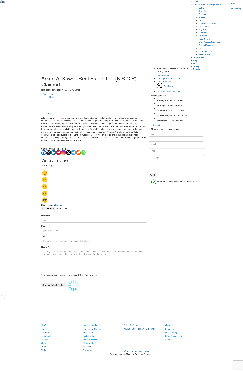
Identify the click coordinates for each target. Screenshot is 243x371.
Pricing (196, 66)
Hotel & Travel (205, 38)
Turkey (44, 350)
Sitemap (168, 339)
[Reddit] (78, 152)
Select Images (48, 204)
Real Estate (203, 11)
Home (195, 1)
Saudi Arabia (47, 335)
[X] (48, 152)
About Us (197, 63)
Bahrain (45, 332)
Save (50, 113)
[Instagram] (63, 152)
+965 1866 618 (164, 81)
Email (44, 226)
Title (43, 236)
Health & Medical (206, 51)
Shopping (203, 14)
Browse (58, 204)
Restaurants (204, 17)
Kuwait (45, 339)
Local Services (204, 26)
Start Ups (203, 32)
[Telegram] (73, 152)
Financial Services (206, 45)
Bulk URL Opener (131, 325)
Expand (156, 124)
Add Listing (235, 8)
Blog (195, 60)
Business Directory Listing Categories (208, 4)
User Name (46, 215)
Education (203, 35)
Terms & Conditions (173, 335)
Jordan (44, 346)
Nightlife (202, 29)
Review (45, 246)
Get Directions (163, 75)
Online (201, 8)
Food (201, 48)
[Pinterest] (58, 152)
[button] (0, 369)
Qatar (43, 343)
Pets (200, 20)
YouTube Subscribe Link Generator (139, 328)
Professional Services (207, 23)
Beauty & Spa (204, 54)
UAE (44, 325)
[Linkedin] (53, 152)
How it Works (198, 57)
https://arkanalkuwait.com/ (169, 91)
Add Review (48, 94)
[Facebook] (43, 152)
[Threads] (68, 152)
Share (51, 96)
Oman (44, 328)
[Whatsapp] (83, 152)
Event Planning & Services (209, 42)
